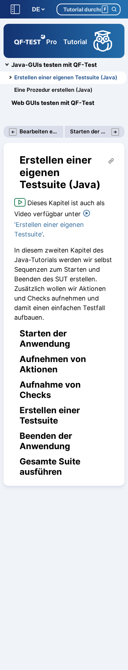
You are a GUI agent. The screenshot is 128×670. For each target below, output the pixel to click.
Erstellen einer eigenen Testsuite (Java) (65, 77)
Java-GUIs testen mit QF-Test (54, 64)
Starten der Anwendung (45, 339)
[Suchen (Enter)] (114, 9)
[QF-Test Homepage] (29, 40)
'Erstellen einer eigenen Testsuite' (49, 229)
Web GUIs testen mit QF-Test (52, 102)
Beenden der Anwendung (46, 441)
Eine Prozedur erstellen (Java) (53, 89)
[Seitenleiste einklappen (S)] (15, 9)
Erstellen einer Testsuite (50, 415)
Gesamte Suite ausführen (50, 467)
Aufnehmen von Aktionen (53, 364)
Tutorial (75, 42)
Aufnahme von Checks (50, 390)
